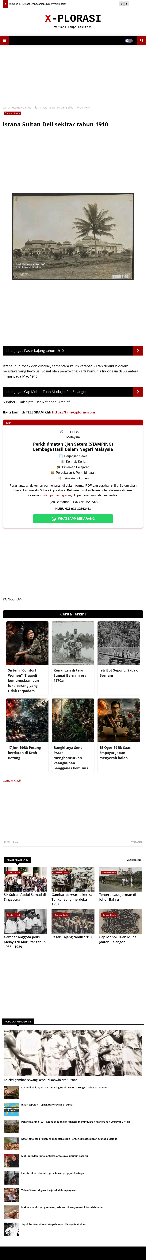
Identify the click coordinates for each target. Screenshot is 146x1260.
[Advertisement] (73, 75)
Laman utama (11, 107)
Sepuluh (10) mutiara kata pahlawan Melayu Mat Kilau (53, 1224)
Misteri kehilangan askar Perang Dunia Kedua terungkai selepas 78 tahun (64, 1087)
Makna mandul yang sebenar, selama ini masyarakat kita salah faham (62, 1207)
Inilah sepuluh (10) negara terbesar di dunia (47, 1104)
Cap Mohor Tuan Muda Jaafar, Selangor (55, 391)
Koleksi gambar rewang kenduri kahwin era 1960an (41, 1080)
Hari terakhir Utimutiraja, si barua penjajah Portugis (52, 1173)
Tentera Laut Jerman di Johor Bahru (117, 897)
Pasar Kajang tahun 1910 (44, 350)
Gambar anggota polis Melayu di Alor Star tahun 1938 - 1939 (25, 942)
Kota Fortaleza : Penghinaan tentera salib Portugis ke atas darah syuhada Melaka (69, 1138)
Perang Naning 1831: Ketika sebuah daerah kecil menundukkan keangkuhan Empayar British (75, 1121)
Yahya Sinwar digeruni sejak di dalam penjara (48, 1190)
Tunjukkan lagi (133, 859)
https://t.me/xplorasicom (73, 412)
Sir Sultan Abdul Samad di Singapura (25, 897)
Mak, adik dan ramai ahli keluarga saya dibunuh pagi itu (54, 1156)
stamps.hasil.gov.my (57, 495)
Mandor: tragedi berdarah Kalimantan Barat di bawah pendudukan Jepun (50, 4)
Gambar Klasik (31, 107)
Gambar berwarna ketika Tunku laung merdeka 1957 (72, 899)
